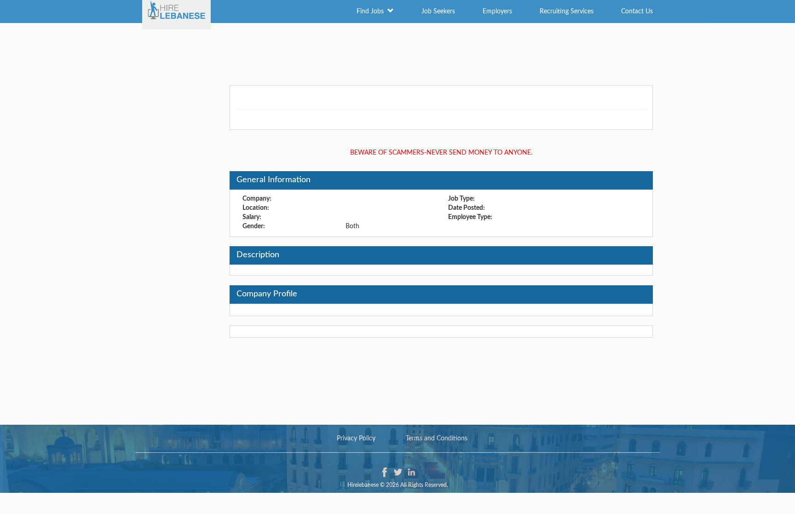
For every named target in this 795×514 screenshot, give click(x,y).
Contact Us (637, 11)
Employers (497, 11)
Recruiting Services (566, 11)
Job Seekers (438, 11)
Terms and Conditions (436, 438)
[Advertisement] (397, 53)
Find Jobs (372, 11)
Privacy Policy (356, 438)
